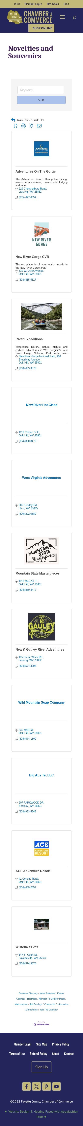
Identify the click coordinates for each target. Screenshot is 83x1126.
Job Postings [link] (36, 1004)
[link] (17, 4)
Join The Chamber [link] (49, 1009)
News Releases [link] (47, 993)
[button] (26, 1086)
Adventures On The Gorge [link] (36, 171)
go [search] (43, 99)
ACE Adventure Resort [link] (33, 871)
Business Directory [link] (28, 993)
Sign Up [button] (41, 1066)
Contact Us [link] (49, 1004)
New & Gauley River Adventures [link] (40, 649)
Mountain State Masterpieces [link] (38, 573)
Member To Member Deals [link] (52, 999)
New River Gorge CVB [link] (32, 257)
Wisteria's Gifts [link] (27, 947)
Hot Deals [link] (32, 999)
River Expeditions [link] (29, 339)
